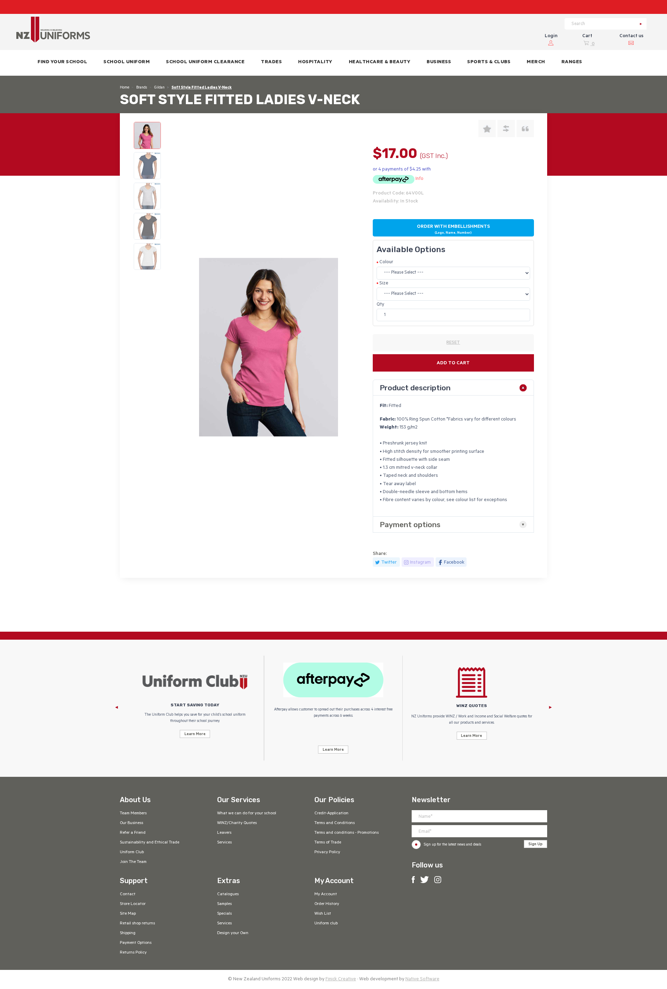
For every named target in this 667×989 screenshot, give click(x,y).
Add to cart (453, 363)
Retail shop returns (137, 923)
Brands (141, 88)
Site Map (128, 914)
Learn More (195, 734)
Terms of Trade (327, 842)
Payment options (410, 524)
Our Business (131, 823)
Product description (415, 387)
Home (124, 88)
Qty (380, 304)
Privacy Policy (327, 852)
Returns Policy (133, 952)
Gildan (159, 88)
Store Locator (133, 904)
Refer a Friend (133, 833)
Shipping (127, 933)
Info (419, 179)
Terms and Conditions (334, 823)
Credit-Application (331, 813)
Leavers (224, 833)
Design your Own (232, 933)
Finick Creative (341, 979)
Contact (127, 894)
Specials (224, 914)
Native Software (422, 979)
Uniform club (326, 923)
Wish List (322, 914)
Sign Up (535, 844)
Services (224, 842)
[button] (126, 63)
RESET (453, 343)
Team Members (133, 813)
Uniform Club (132, 852)
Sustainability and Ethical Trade (149, 842)
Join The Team (133, 862)
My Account (325, 894)
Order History (326, 904)
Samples (224, 904)
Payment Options (135, 943)
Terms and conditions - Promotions (346, 833)
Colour (386, 262)
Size (383, 283)
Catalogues (228, 894)
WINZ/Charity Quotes (237, 823)
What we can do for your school (246, 813)
